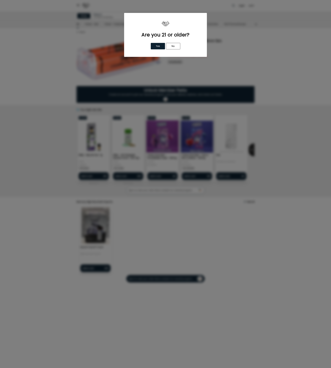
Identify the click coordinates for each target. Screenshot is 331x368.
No (173, 46)
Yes (158, 46)
